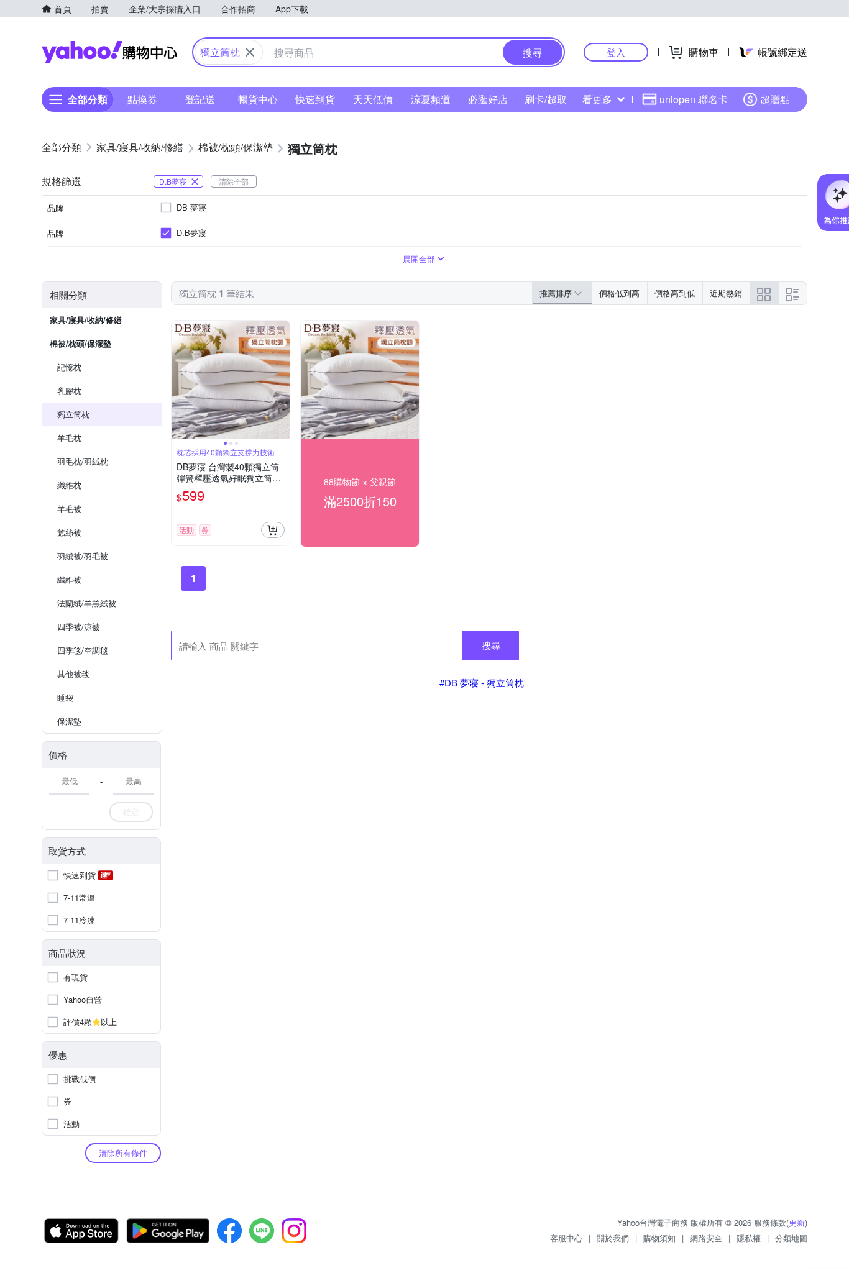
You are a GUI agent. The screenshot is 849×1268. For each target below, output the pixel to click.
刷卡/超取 (546, 99)
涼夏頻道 (431, 99)
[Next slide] (281, 379)
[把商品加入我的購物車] (273, 530)
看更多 (597, 99)
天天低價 (373, 99)
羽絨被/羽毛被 (82, 556)
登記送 (200, 99)
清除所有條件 (123, 1153)
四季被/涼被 (78, 626)
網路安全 (706, 1238)
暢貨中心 (258, 99)
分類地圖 (791, 1238)
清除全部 (234, 181)
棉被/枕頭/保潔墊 (80, 343)
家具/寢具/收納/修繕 (86, 320)
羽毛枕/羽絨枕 (82, 461)
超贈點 (775, 99)
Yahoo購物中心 (109, 52)
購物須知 (659, 1238)
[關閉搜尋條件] (249, 52)
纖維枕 (69, 485)
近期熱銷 (726, 293)
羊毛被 (69, 508)
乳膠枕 (69, 390)
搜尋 (491, 645)
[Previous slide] (180, 379)
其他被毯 (73, 674)
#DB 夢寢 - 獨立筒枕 (481, 682)
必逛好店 (488, 99)
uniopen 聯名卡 (693, 99)
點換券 (142, 99)
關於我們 (613, 1238)
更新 (797, 1222)
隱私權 (749, 1238)
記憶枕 (69, 367)
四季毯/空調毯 (82, 650)
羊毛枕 (69, 438)
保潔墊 (69, 721)
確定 (131, 812)
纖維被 (69, 579)
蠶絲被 (69, 532)
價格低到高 (619, 293)
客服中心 (566, 1238)
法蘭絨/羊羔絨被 (86, 603)
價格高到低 (674, 293)
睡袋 (65, 697)
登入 (616, 51)
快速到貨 (315, 99)
